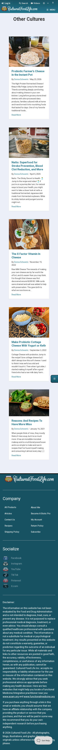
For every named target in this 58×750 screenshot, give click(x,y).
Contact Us (10, 519)
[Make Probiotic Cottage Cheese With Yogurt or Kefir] (29, 322)
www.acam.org (11, 696)
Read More (16, 115)
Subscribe (35, 532)
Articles (8, 513)
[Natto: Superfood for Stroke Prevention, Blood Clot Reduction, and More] (29, 142)
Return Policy (37, 525)
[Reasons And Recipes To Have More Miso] (29, 402)
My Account (36, 519)
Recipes (8, 525)
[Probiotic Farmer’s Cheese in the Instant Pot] (29, 51)
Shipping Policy (12, 532)
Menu (52, 10)
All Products (10, 507)
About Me (35, 507)
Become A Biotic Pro (40, 513)
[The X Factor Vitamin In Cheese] (29, 234)
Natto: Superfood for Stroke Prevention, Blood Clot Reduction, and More (27, 166)
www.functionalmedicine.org (39, 696)
